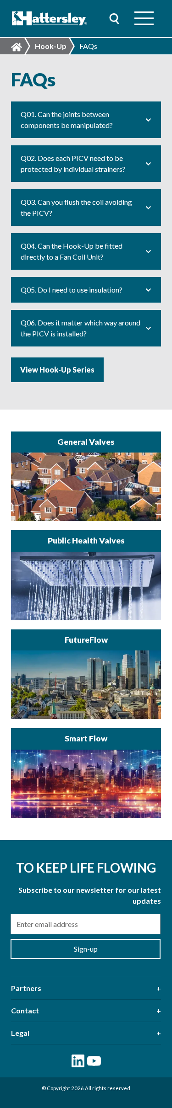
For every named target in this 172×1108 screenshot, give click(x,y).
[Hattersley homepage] (50, 18)
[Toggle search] (114, 18)
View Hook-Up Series (57, 369)
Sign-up (86, 948)
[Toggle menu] (144, 18)
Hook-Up (51, 46)
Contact (25, 1010)
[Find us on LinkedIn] (78, 1061)
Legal (20, 1032)
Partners (26, 988)
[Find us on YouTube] (94, 1061)
